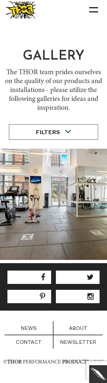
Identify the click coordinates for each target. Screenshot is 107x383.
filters (49, 132)
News (29, 328)
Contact (29, 342)
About (78, 328)
